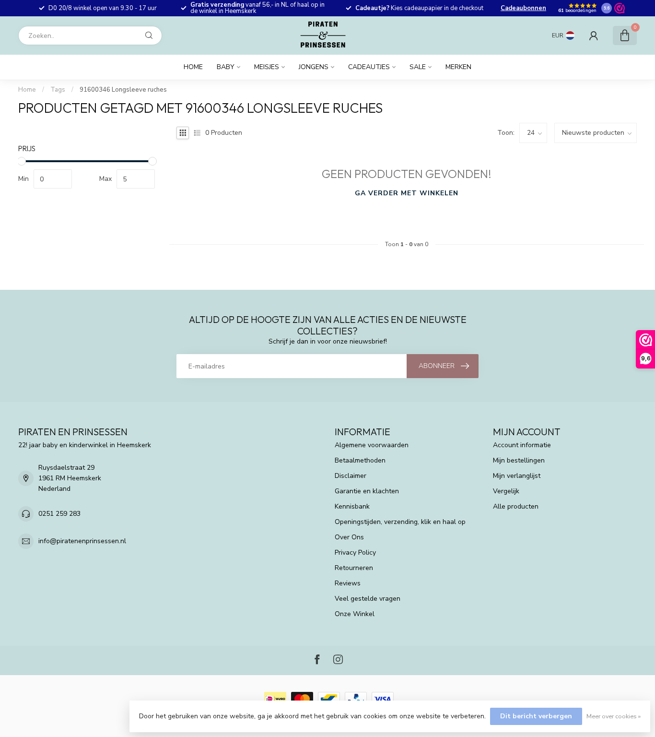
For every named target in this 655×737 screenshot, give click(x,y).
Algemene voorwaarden (372, 445)
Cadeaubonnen (523, 8)
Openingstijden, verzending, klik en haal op (400, 521)
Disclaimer (350, 475)
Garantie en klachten (367, 491)
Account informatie (522, 445)
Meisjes (266, 66)
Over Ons (349, 537)
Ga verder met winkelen (406, 193)
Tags (57, 89)
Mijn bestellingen (519, 460)
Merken (458, 66)
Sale (417, 66)
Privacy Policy (355, 552)
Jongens (313, 66)
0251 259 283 (59, 513)
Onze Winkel (354, 613)
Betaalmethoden (360, 460)
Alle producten (515, 506)
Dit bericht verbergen (536, 716)
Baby (225, 66)
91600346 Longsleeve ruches (123, 89)
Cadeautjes (369, 66)
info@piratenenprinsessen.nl (82, 541)
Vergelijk (506, 491)
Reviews (348, 583)
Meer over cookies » (613, 716)
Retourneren (354, 567)
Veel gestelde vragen (367, 598)
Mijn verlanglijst (516, 475)
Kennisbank (352, 506)
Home (193, 66)
